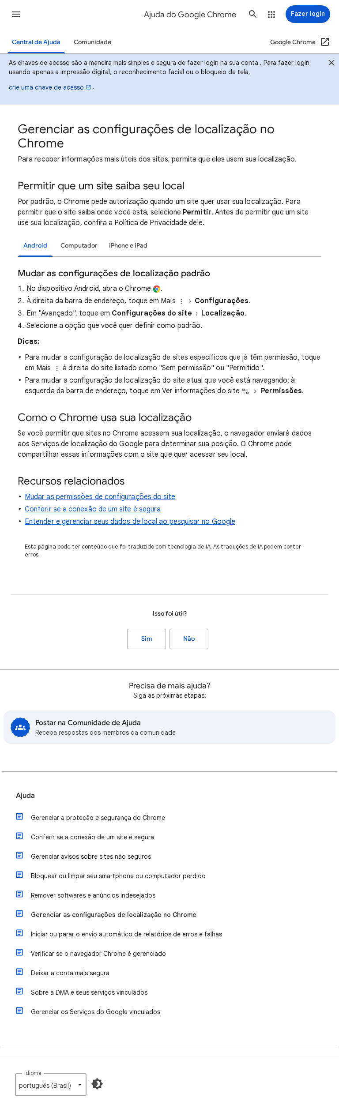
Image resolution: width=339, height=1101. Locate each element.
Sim (146, 639)
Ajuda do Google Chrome (190, 14)
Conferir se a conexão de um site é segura (93, 509)
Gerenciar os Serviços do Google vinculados (95, 1012)
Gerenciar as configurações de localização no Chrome (113, 915)
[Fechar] (331, 64)
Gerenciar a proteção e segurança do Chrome (98, 818)
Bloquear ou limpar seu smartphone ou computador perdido (118, 876)
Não (189, 639)
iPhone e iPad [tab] (128, 245)
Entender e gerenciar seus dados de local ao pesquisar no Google (130, 521)
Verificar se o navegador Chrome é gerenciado (98, 954)
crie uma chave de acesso (46, 87)
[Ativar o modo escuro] (97, 1083)
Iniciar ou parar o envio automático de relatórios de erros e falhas (126, 934)
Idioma (32, 1073)
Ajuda (25, 795)
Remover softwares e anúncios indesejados (93, 895)
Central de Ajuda (36, 42)
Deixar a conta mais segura (70, 973)
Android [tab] (35, 245)
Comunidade (92, 42)
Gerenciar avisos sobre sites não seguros (91, 857)
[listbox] (51, 1084)
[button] (15, 14)
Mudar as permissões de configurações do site (100, 496)
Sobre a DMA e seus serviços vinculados (89, 992)
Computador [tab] (79, 245)
